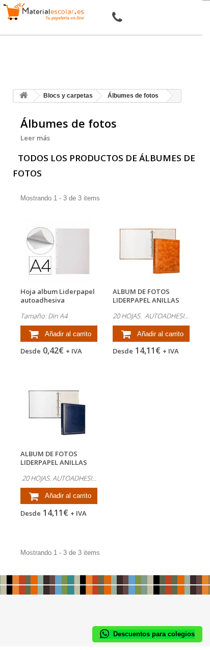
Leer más (35, 137)
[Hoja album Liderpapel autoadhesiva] (58, 250)
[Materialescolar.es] (44, 11)
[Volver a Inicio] (23, 96)
